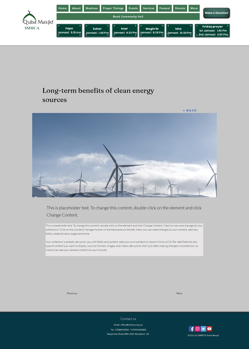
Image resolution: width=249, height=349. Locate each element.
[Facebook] (191, 329)
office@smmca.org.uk (132, 324)
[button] (165, 8)
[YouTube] (209, 329)
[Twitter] (203, 329)
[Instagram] (197, 329)
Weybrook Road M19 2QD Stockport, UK (128, 334)
